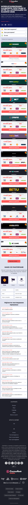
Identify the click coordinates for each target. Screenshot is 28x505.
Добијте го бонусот (14, 56)
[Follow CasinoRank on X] (12, 464)
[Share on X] (2, 25)
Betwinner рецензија (14, 58)
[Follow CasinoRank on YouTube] (15, 464)
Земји (13, 413)
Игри (14, 409)
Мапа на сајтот (14, 416)
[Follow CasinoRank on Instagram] (9, 464)
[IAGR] (7, 480)
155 (14, 425)
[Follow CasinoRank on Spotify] (18, 464)
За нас (13, 433)
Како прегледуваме (14, 441)
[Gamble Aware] (12, 487)
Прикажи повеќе (13, 261)
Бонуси (14, 406)
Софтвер (14, 411)
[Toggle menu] (2, 1)
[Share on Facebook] (5, 25)
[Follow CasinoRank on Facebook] (6, 464)
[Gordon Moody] (13, 484)
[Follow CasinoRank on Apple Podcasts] (21, 464)
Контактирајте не (13, 436)
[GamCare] (18, 480)
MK (13, 467)
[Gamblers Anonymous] (11, 480)
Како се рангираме (14, 438)
